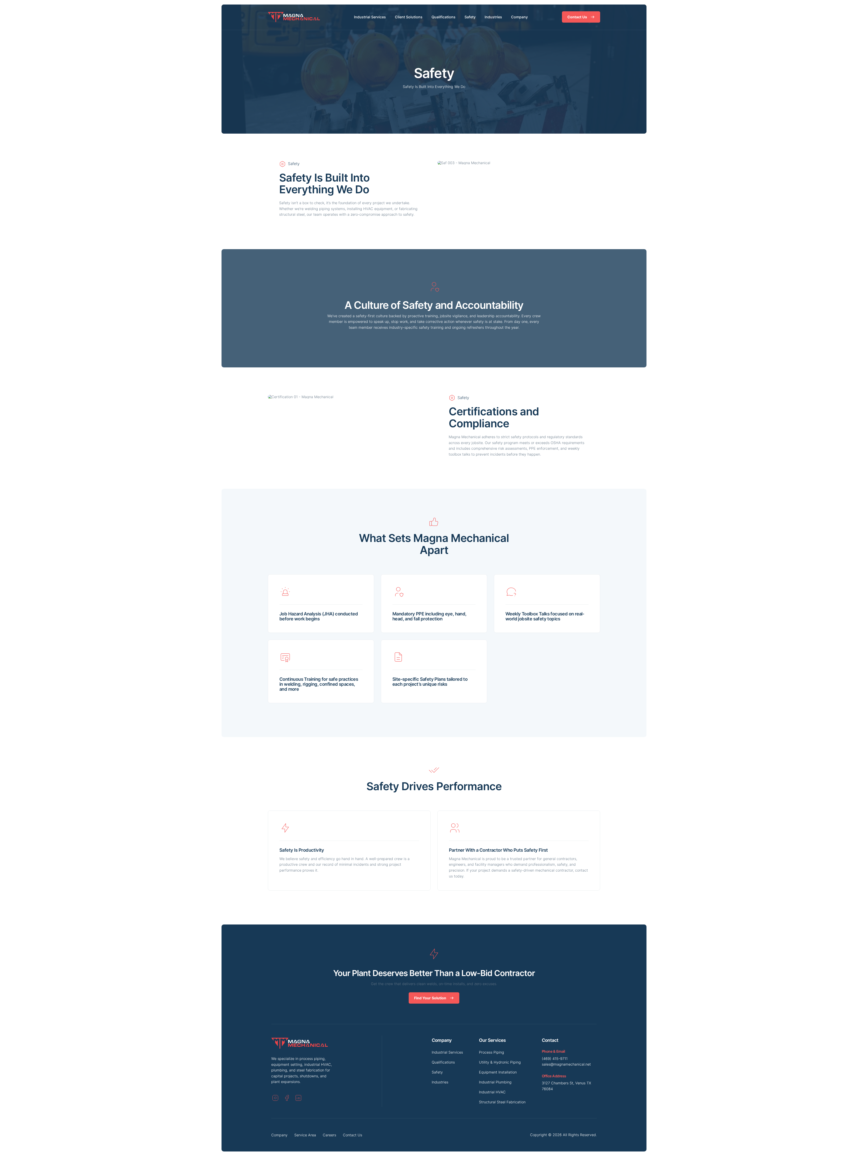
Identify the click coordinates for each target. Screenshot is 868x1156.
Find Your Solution (430, 998)
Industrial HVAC (492, 1092)
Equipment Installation (498, 1072)
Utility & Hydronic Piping (500, 1062)
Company (519, 17)
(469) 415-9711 (555, 1058)
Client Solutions (408, 17)
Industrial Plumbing (495, 1082)
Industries (493, 17)
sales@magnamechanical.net (566, 1064)
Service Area (305, 1135)
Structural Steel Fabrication (502, 1102)
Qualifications (443, 17)
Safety (470, 17)
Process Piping (491, 1052)
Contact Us (577, 17)
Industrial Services (370, 17)
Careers (329, 1135)
